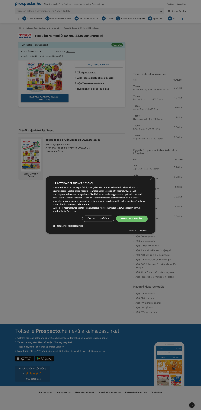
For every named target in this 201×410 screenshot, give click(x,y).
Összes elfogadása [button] (131, 218)
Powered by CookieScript (137, 231)
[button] (68, 226)
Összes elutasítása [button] (98, 218)
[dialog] (100, 205)
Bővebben (71, 211)
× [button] (151, 179)
